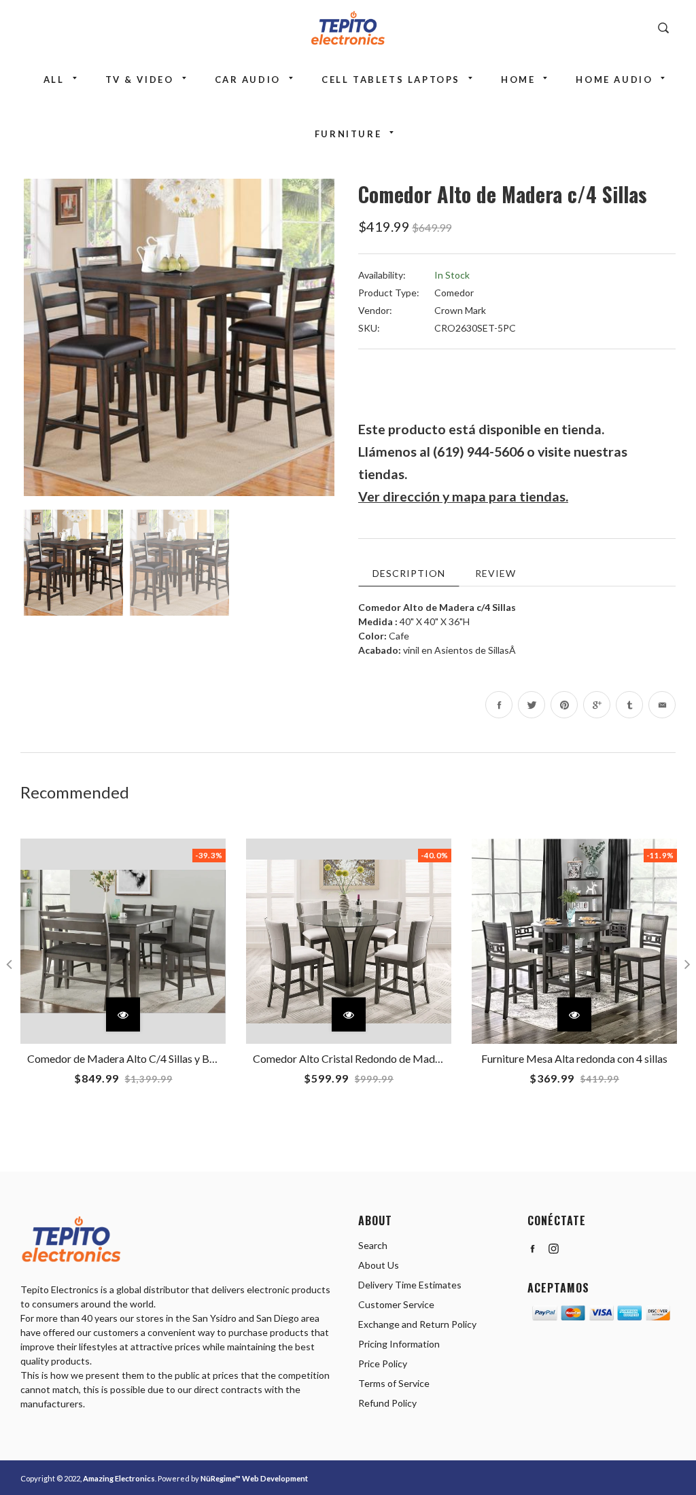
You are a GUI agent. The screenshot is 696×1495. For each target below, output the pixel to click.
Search (372, 1245)
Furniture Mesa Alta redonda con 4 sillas (574, 1058)
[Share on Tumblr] (629, 704)
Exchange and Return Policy (417, 1324)
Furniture (348, 133)
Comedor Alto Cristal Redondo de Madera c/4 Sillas (373, 1058)
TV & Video (139, 79)
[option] (179, 337)
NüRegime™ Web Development (254, 1478)
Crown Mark (460, 310)
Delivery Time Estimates (410, 1284)
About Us (378, 1265)
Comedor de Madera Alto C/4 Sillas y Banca (129, 1058)
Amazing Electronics (119, 1478)
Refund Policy (387, 1403)
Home (518, 79)
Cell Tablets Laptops (390, 79)
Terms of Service (394, 1383)
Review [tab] (495, 573)
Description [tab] (408, 573)
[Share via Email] (662, 704)
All (54, 79)
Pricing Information (399, 1344)
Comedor (454, 292)
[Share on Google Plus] (596, 704)
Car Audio (248, 79)
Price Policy (382, 1363)
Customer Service (396, 1304)
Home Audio (614, 79)
